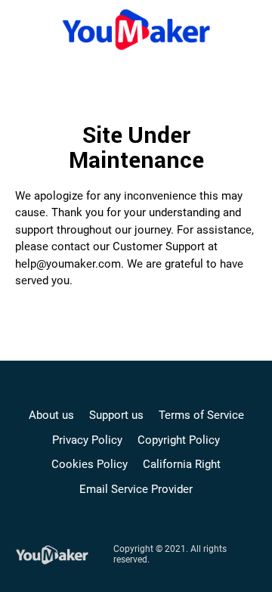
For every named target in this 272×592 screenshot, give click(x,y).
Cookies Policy (89, 464)
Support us (116, 415)
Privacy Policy (87, 440)
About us (51, 415)
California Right (182, 464)
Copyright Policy (179, 440)
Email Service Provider (136, 489)
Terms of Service (201, 415)
